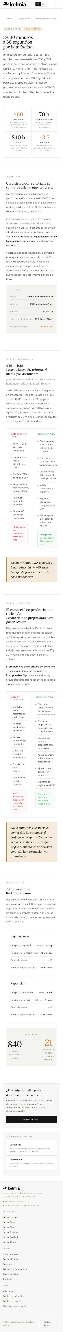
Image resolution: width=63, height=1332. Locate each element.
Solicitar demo (47, 1323)
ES (38, 4)
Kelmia (9, 19)
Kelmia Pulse (9, 1222)
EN (43, 4)
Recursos (7, 1264)
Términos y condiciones (14, 1306)
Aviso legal (8, 1291)
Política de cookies (12, 1301)
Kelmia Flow (9, 1227)
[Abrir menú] (57, 4)
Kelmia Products (11, 1237)
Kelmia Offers (9, 1242)
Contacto (7, 1279)
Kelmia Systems (11, 1232)
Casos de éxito (25, 19)
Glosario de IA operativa (15, 1269)
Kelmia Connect (11, 1217)
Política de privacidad (13, 1296)
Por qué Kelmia (10, 1259)
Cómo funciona (10, 1254)
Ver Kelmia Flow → (31, 1119)
